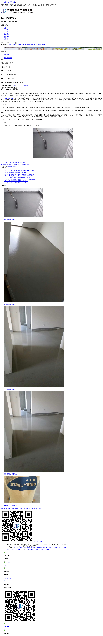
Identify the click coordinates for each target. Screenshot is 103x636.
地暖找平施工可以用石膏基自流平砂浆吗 (18, 176)
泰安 (29, 547)
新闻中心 (19, 85)
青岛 (35, 547)
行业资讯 (6, 56)
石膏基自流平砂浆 (41, 44)
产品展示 (11, 508)
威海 (24, 547)
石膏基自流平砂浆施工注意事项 (16, 181)
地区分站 (6, 2)
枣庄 (18, 547)
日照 (32, 547)
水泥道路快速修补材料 (29, 44)
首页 (14, 85)
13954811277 (7, 578)
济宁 (47, 547)
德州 (55, 547)
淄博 (15, 547)
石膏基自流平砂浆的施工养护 (15, 172)
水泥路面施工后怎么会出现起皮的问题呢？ (15, 164)
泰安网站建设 (40, 549)
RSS (2, 2)
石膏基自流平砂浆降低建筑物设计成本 (18, 177)
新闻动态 (17, 508)
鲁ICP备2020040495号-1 (13, 549)
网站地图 (12, 2)
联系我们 (39, 508)
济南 (64, 547)
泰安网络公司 (31, 549)
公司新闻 (6, 54)
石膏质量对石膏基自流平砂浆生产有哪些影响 (20, 179)
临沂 (38, 547)
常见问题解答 (8, 58)
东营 (53, 547)
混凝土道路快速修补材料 (16, 44)
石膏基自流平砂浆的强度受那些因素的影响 (19, 174)
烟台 (21, 547)
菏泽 (50, 547)
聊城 (41, 547)
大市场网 (46, 549)
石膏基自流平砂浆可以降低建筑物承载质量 (19, 171)
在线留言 (33, 508)
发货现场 (28, 508)
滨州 (58, 547)
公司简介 (6, 508)
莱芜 (44, 547)
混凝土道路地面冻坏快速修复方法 (13, 162)
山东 (61, 547)
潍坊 (26, 547)
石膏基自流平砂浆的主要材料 (15, 182)
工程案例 (22, 508)
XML (17, 2)
